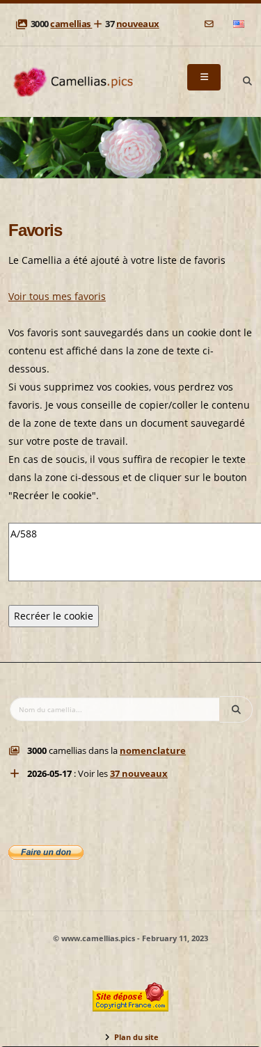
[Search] (247, 81)
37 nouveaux (139, 774)
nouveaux (137, 24)
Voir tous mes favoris (57, 296)
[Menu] (204, 77)
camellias (71, 24)
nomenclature (153, 751)
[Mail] (209, 24)
